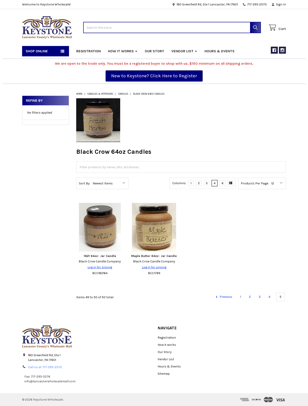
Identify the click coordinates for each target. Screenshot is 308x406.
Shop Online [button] (37, 51)
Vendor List (182, 51)
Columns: (179, 183)
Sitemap (164, 374)
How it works (121, 51)
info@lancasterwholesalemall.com (50, 381)
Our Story (154, 51)
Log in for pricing (99, 267)
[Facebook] (274, 50)
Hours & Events (219, 51)
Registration (88, 51)
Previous (225, 297)
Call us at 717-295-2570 (45, 367)
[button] (154, 76)
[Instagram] (282, 50)
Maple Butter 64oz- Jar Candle (154, 256)
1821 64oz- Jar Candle (100, 256)
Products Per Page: (255, 183)
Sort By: (84, 183)
